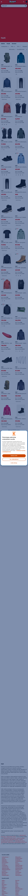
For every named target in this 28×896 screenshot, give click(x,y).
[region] (14, 448)
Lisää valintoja (14, 462)
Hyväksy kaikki (14, 455)
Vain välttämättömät (14, 459)
